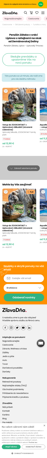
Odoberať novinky (24, 297)
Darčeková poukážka (12, 367)
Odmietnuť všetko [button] (33, 447)
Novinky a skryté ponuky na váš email (24, 267)
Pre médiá (7, 422)
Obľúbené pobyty (22, 24)
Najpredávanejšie (13, 18)
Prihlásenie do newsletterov (15, 393)
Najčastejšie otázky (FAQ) (14, 385)
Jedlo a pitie (8, 356)
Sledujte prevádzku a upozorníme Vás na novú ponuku (23, 59)
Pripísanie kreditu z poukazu (15, 397)
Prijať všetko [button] (11, 447)
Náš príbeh (7, 407)
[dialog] (23, 440)
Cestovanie (33, 18)
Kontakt (6, 411)
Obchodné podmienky (13, 389)
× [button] (44, 426)
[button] (25, 12)
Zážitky (5, 352)
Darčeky (6, 371)
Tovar (5, 364)
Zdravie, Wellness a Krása (14, 348)
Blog (4, 418)
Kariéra (5, 414)
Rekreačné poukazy (11, 381)
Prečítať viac (33, 442)
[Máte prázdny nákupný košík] (31, 12)
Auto (4, 360)
